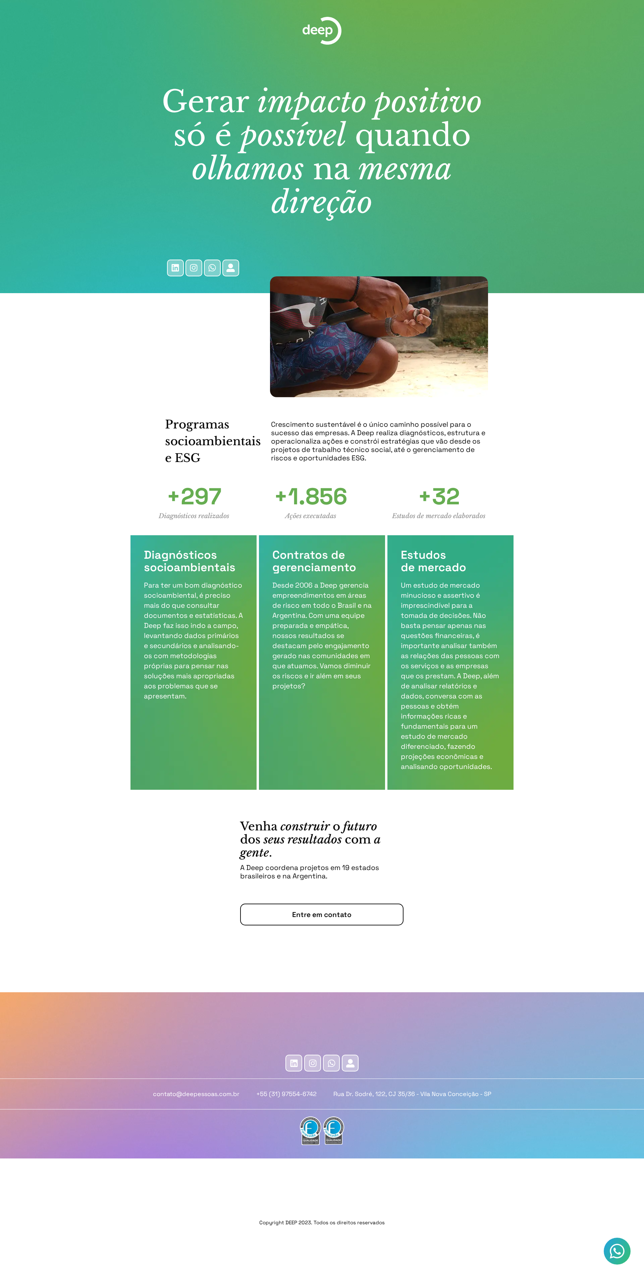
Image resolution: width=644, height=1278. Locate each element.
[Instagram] (193, 268)
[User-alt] (230, 268)
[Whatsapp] (331, 1063)
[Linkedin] (175, 268)
